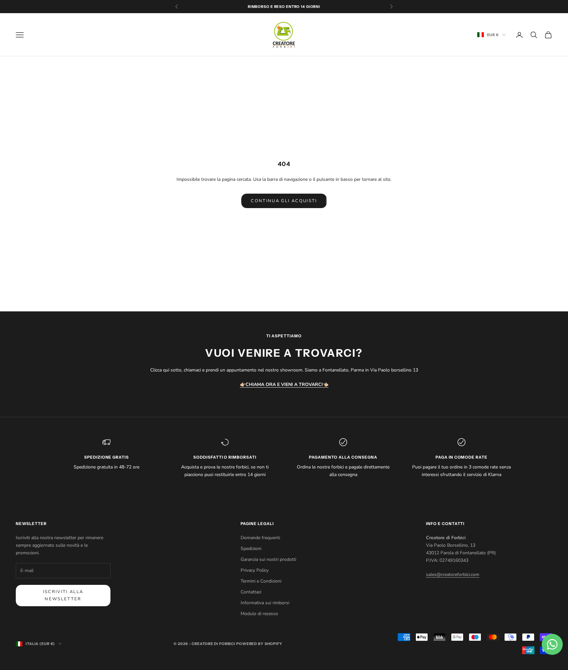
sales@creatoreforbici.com (452, 574)
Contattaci (251, 592)
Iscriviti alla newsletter (63, 595)
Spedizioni (251, 548)
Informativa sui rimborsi (265, 603)
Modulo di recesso (259, 613)
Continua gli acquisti (284, 201)
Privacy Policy (255, 570)
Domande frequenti (260, 538)
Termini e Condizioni (261, 581)
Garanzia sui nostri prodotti (268, 559)
